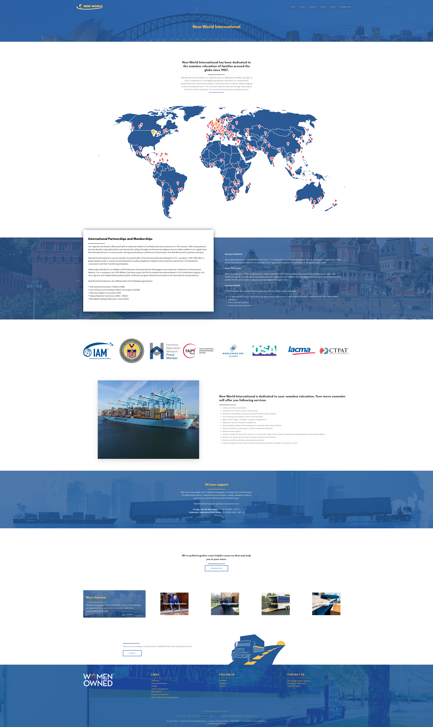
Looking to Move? (345, 7)
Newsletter (155, 681)
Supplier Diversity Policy (219, 721)
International (156, 692)
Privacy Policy (172, 721)
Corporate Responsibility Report (193, 721)
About (293, 7)
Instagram (223, 683)
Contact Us (295, 675)
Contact (332, 7)
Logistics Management (225, 604)
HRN (174, 258)
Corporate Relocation (174, 604)
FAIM (179, 272)
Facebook (222, 681)
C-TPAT (271, 259)
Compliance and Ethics (159, 695)
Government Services (326, 604)
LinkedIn (222, 686)
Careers (322, 7)
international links (216, 92)
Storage (275, 604)
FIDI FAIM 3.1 (236, 721)
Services (302, 7)
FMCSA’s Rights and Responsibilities (164, 697)
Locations (312, 7)
